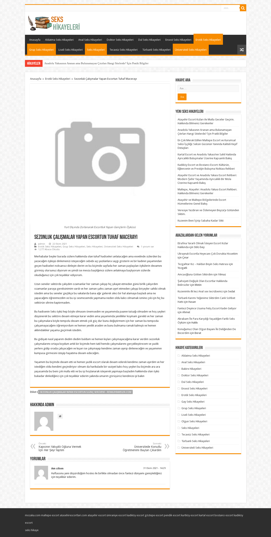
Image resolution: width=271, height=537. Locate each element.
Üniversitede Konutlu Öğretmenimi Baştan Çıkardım (142, 447)
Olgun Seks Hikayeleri (194, 421)
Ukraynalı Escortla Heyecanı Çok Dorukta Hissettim (208, 253)
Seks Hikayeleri (96, 49)
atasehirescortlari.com (73, 515)
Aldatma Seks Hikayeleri (59, 39)
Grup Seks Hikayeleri (41, 49)
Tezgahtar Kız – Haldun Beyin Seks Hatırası (203, 264)
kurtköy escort (189, 515)
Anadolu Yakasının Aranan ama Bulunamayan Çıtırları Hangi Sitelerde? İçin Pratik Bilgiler (96, 63)
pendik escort (172, 515)
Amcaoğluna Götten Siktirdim (195, 274)
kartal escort (206, 515)
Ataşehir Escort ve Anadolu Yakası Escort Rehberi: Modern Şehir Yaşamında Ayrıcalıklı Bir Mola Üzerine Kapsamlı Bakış (207, 179)
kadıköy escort (135, 515)
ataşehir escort (97, 515)
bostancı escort (223, 515)
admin (41, 244)
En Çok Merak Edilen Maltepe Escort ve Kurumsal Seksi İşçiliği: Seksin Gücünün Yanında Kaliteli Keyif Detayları (207, 144)
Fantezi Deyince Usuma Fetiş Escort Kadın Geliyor (207, 308)
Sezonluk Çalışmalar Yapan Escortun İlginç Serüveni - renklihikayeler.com (85, 392)
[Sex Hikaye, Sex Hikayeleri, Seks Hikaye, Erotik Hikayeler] (54, 22)
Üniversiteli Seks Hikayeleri (191, 49)
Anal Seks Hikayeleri (90, 39)
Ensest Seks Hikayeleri (178, 39)
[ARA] (243, 8)
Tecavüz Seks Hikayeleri (123, 49)
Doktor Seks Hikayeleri (120, 39)
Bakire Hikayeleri (191, 368)
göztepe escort (154, 515)
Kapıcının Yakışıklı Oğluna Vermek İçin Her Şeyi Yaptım (60, 447)
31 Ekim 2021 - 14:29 (154, 468)
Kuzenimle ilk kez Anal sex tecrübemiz (200, 291)
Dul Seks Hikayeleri (149, 39)
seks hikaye (32, 530)
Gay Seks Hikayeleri (193, 401)
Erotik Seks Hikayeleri (208, 39)
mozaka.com (32, 515)
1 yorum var (147, 246)
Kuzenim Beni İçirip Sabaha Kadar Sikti (201, 220)
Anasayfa (34, 39)
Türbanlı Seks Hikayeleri (156, 49)
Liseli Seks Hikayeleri (70, 49)
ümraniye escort (116, 515)
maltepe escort (50, 515)
